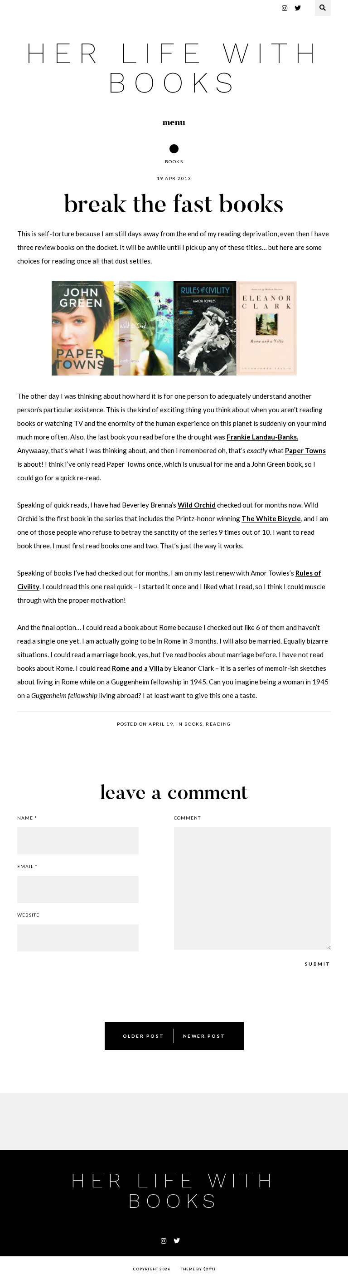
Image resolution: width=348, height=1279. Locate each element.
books (174, 161)
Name (27, 817)
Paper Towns (305, 450)
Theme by (192, 1269)
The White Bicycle (271, 518)
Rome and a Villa (137, 668)
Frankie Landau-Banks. (262, 437)
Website (28, 915)
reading (218, 724)
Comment (187, 817)
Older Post (143, 1036)
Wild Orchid (197, 505)
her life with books (174, 68)
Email (27, 866)
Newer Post (204, 1036)
